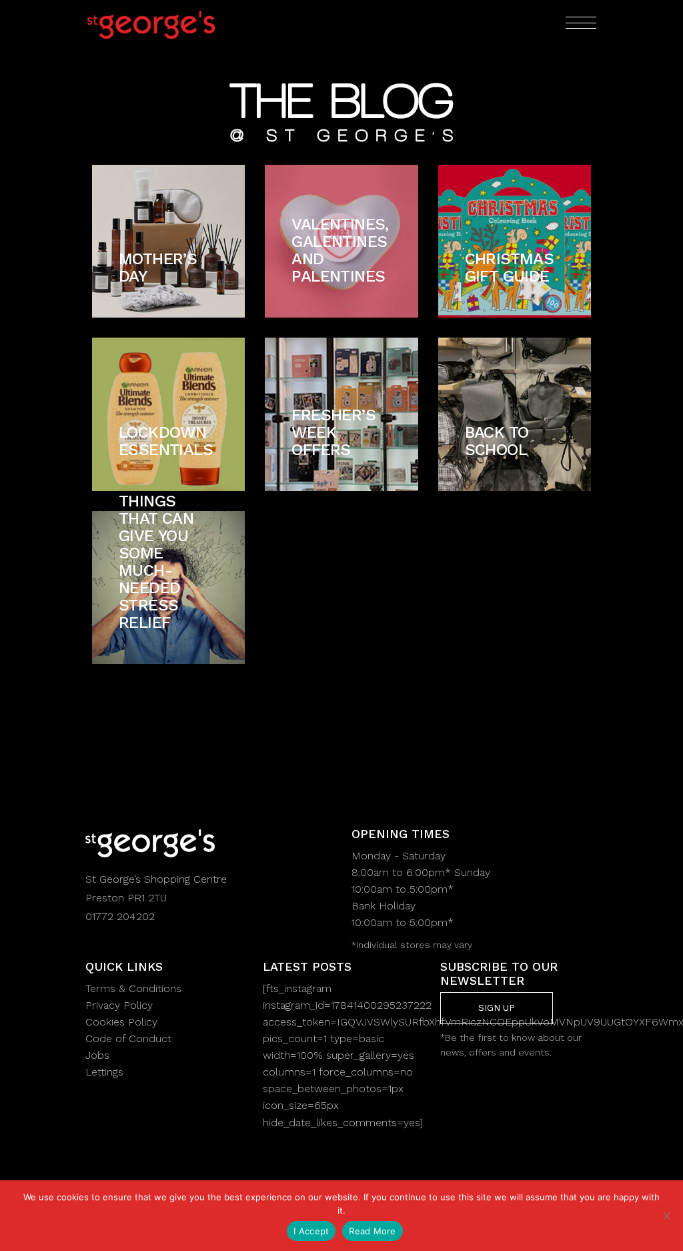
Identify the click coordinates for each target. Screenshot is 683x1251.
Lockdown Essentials (166, 441)
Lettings (104, 1072)
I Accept (311, 1231)
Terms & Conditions (133, 988)
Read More (372, 1231)
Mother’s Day (158, 268)
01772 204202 (120, 916)
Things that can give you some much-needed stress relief (156, 562)
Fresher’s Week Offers (333, 432)
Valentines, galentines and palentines (339, 250)
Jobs (97, 1055)
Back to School (497, 441)
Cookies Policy (121, 1021)
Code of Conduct (128, 1038)
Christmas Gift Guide (509, 268)
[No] (666, 1215)
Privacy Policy (119, 1005)
